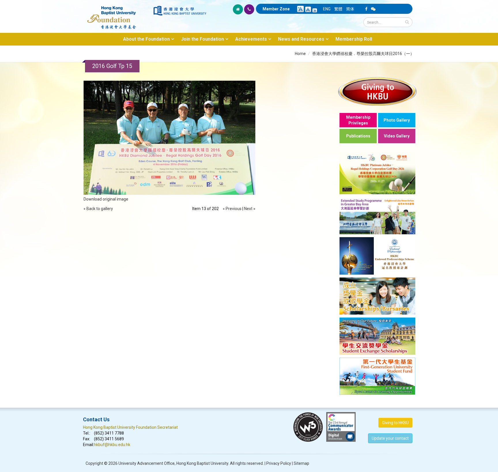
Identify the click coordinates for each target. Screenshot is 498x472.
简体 (350, 9)
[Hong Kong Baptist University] (179, 11)
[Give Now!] (377, 91)
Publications (358, 136)
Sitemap (301, 463)
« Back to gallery (98, 208)
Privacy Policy (278, 463)
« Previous (232, 208)
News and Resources (301, 39)
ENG (327, 9)
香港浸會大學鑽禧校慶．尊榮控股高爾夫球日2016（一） (363, 53)
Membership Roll (353, 39)
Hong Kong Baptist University (202, 463)
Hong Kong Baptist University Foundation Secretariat (130, 427)
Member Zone (276, 9)
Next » (249, 208)
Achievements (251, 39)
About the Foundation (146, 39)
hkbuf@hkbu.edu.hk (112, 444)
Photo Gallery (397, 120)
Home (300, 53)
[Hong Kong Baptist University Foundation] (118, 14)
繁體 (338, 9)
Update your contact (390, 438)
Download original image (106, 199)
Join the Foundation (202, 39)
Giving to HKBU (395, 422)
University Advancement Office (146, 463)
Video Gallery (397, 136)
